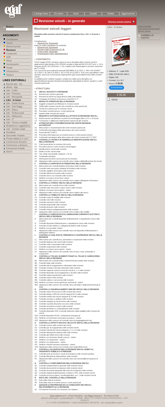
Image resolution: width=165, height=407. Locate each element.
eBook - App (12, 87)
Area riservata (144, 26)
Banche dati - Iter (14, 84)
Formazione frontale (15, 148)
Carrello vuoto (147, 36)
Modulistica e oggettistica (18, 126)
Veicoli (9, 43)
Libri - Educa (12, 110)
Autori (76, 13)
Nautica (9, 75)
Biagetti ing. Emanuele (48, 43)
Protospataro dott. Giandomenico (53, 54)
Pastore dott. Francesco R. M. (51, 49)
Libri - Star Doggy (14, 106)
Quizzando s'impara (15, 135)
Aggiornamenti (128, 13)
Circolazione (12, 39)
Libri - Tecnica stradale (16, 122)
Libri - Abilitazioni (14, 116)
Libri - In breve (13, 100)
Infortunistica (12, 71)
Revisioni (11, 50)
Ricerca (9, 26)
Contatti (93, 13)
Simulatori (10, 132)
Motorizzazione (13, 46)
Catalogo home (41, 13)
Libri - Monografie (14, 97)
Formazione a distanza (16, 145)
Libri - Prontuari (13, 93)
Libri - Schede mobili (15, 129)
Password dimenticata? (149, 29)
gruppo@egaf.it (67, 398)
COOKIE (79, 398)
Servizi (9, 151)
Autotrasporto (12, 64)
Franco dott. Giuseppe (48, 52)
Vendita (110, 13)
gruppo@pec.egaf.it (113, 403)
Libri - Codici (12, 90)
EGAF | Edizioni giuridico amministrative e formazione (17, 11)
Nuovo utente (144, 31)
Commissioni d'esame (16, 142)
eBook (114, 99)
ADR (8, 57)
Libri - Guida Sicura (15, 103)
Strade (9, 67)
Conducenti (11, 53)
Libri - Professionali (15, 113)
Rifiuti (9, 60)
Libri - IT (10, 119)
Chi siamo (58, 13)
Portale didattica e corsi (17, 138)
